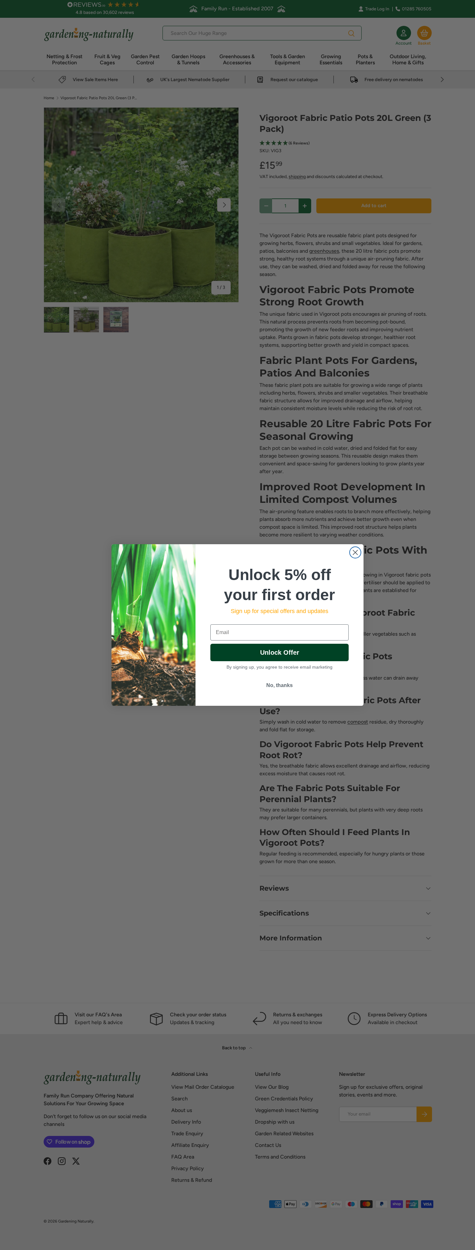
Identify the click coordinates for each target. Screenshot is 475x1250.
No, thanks (279, 685)
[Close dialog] (355, 552)
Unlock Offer (279, 652)
